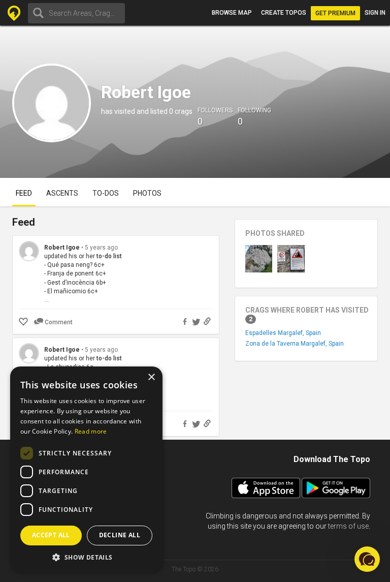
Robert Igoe (62, 247)
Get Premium (335, 13)
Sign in (375, 12)
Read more (91, 431)
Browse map (232, 12)
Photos (147, 193)
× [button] (151, 377)
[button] (86, 557)
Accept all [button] (51, 535)
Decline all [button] (119, 535)
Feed (24, 193)
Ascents (62, 193)
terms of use (348, 526)
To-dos (105, 193)
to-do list (109, 256)
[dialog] (86, 469)
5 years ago (101, 247)
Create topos (283, 12)
